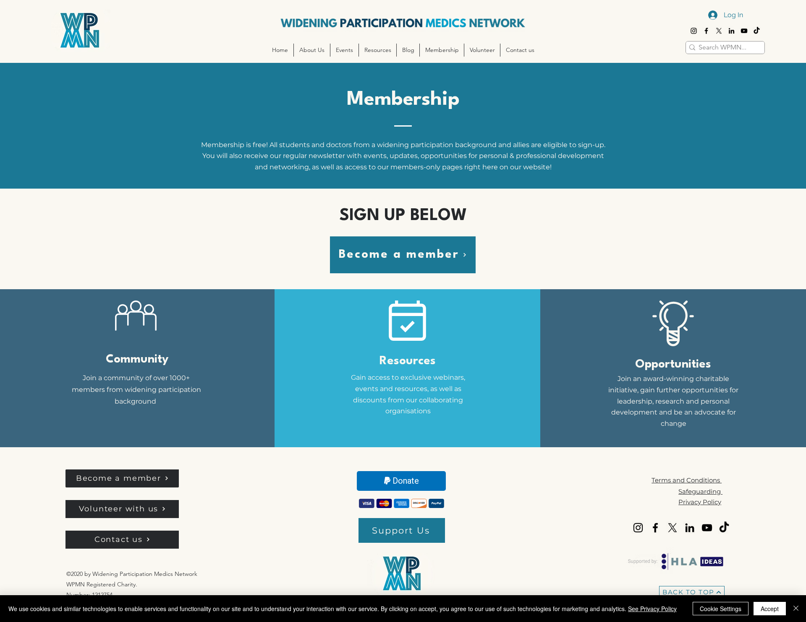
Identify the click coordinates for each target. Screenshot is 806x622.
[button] (311, 50)
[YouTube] (744, 31)
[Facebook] (706, 31)
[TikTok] (757, 31)
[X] (719, 31)
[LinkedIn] (731, 31)
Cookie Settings (720, 608)
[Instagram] (694, 31)
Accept (770, 608)
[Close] (796, 608)
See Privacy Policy (652, 608)
